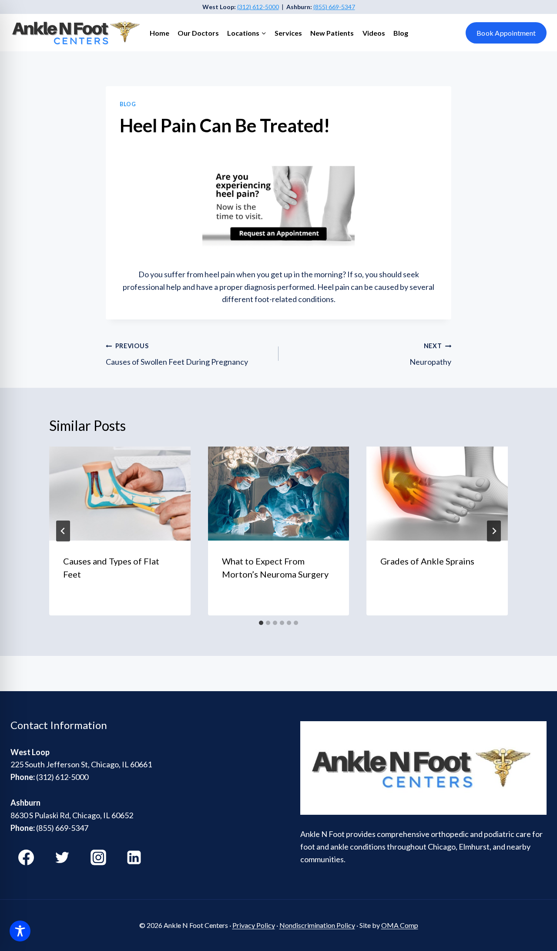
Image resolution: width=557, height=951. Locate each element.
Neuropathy (430, 354)
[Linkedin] (134, 857)
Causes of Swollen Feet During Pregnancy (177, 354)
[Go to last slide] (63, 531)
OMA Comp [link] (399, 925)
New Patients (332, 33)
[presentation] (120, 494)
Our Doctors (198, 33)
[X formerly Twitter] (62, 857)
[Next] (494, 531)
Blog (400, 33)
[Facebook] (26, 857)
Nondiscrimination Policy (317, 925)
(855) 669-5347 (334, 6)
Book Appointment (506, 33)
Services (288, 33)
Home (159, 33)
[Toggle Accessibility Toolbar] (20, 931)
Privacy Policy (253, 925)
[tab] (261, 623)
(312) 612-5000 (258, 6)
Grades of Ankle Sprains (427, 561)
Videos (373, 33)
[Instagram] (98, 857)
